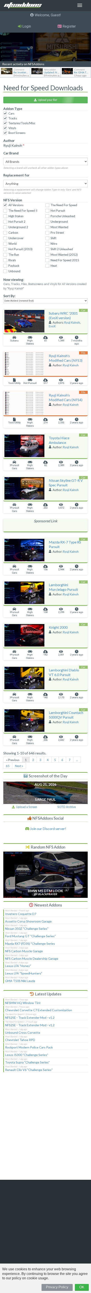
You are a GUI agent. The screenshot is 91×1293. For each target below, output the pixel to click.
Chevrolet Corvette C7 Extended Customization (38, 1010)
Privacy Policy (57, 1287)
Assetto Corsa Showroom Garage (28, 921)
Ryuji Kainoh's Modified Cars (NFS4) (65, 397)
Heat (54, 265)
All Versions (15, 205)
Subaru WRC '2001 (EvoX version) (63, 315)
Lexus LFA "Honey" (18, 966)
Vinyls (12, 128)
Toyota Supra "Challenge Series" (27, 1062)
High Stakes (15, 216)
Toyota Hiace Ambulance (59, 440)
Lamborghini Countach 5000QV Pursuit (66, 714)
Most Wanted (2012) (64, 254)
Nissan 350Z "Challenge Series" (26, 928)
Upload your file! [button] (47, 100)
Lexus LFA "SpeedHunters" (23, 973)
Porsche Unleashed (63, 216)
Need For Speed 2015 (65, 260)
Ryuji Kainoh (72, 322)
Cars (11, 113)
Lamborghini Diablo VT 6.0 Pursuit (64, 672)
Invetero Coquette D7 (20, 914)
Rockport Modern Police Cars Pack (29, 1047)
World (12, 243)
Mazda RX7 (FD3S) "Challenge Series (30, 943)
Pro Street (57, 232)
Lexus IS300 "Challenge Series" (26, 1055)
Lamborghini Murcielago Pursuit (63, 587)
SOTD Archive (66, 807)
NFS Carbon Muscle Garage (24, 951)
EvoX (52, 326)
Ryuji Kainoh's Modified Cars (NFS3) (65, 358)
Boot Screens (16, 133)
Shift (53, 238)
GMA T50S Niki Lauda (20, 981)
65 (7, 766)
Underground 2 (18, 227)
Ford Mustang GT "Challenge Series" (30, 936)
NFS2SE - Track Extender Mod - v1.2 (30, 1017)
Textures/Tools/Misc (21, 123)
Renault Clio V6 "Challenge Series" (29, 1070)
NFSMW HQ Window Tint (23, 1003)
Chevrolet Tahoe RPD (20, 1040)
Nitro (54, 243)
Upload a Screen (26, 807)
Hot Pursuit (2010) (20, 249)
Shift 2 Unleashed (62, 249)
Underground (59, 221)
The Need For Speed (64, 205)
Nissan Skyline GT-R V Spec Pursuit (66, 482)
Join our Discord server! (47, 828)
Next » (19, 766)
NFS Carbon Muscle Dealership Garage (31, 958)
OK (81, 1287)
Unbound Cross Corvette (22, 1032)
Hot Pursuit (58, 210)
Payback (13, 265)
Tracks (12, 118)
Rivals (12, 260)
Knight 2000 (58, 627)
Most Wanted (59, 227)
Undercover (16, 238)
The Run (13, 254)
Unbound (14, 271)
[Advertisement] (45, 1129)
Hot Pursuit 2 (16, 221)
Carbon (13, 232)
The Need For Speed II (22, 210)
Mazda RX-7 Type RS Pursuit (65, 544)
